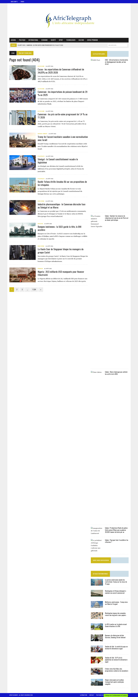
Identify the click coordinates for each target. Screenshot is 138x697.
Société (53, 40)
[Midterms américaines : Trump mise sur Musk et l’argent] (97, 606)
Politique (22, 40)
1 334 (34, 289)
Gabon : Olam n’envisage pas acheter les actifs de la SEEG (116, 373)
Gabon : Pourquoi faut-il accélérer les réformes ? (116, 541)
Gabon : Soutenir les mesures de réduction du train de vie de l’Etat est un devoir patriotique (116, 218)
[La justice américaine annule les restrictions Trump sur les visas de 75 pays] (97, 584)
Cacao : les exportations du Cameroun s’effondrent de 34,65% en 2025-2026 (61, 70)
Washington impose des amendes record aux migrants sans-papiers (115, 614)
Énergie (40, 268)
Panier (22, 1)
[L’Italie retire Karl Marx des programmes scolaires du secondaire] (97, 673)
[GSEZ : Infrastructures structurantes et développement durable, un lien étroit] (97, 209)
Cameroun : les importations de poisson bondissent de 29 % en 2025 (62, 93)
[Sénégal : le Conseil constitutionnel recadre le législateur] (22, 168)
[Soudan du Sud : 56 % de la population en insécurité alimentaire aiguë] (97, 662)
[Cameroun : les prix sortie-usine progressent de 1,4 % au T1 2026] (22, 123)
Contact (91, 695)
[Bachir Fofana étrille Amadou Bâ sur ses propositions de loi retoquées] (22, 191)
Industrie (41, 201)
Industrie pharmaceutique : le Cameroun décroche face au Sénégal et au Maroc (61, 205)
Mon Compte (14, 1)
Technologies (70, 40)
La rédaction (83, 695)
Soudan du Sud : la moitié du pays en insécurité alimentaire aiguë (116, 647)
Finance (40, 223)
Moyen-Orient (42, 133)
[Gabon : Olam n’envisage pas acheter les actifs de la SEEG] (97, 521)
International (33, 40)
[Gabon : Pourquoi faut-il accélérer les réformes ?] (97, 550)
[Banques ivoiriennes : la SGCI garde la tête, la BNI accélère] (22, 236)
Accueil (13, 40)
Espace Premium (92, 40)
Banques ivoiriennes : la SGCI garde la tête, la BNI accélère (59, 228)
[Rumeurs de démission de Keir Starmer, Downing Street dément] (97, 640)
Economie (44, 40)
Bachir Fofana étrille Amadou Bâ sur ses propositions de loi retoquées (62, 183)
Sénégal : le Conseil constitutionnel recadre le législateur (58, 160)
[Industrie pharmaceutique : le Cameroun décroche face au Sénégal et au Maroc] (22, 213)
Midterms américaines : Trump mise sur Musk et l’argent (116, 603)
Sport (61, 40)
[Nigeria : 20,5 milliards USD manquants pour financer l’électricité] (22, 281)
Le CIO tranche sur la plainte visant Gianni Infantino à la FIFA (116, 625)
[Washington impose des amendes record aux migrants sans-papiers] (97, 617)
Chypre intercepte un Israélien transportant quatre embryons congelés (114, 682)
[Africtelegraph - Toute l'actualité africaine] (69, 20)
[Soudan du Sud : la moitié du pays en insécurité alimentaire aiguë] (97, 651)
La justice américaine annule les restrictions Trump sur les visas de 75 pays (116, 582)
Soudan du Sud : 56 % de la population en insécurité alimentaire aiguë (116, 659)
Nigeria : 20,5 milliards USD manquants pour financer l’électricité (61, 273)
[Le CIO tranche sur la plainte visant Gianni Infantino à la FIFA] (97, 629)
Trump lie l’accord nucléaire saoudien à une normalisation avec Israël (63, 138)
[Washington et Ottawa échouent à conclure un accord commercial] (97, 595)
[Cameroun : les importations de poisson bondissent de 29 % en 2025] (22, 101)
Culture (81, 40)
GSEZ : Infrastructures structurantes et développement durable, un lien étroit (116, 62)
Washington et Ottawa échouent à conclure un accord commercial (115, 592)
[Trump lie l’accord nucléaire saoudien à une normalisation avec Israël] (22, 146)
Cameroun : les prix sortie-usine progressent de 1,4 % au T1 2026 (62, 115)
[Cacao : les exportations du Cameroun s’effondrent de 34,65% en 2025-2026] (22, 79)
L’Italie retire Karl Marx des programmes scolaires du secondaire (116, 670)
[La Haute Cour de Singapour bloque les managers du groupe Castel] (22, 258)
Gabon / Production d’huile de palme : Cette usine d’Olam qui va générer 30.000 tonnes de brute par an (116, 530)
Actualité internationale (100, 574)
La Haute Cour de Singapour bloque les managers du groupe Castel (60, 250)
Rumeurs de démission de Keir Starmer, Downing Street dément (115, 636)
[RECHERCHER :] (117, 45)
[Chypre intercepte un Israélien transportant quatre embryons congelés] (97, 684)
